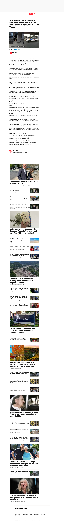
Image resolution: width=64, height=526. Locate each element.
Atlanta (33, 520)
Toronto (18, 519)
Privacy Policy (43, 514)
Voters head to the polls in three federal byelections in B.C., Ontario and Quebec (19, 438)
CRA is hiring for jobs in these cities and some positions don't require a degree (23, 330)
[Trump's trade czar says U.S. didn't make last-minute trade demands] (34, 290)
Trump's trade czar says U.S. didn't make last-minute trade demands (19, 289)
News (10, 17)
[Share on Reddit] (13, 49)
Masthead (30, 514)
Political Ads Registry (36, 514)
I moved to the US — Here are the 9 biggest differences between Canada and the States (20, 247)
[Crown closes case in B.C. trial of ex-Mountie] (34, 206)
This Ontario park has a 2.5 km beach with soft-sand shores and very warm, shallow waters (19, 240)
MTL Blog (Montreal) (33, 517)
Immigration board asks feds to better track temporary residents (20, 388)
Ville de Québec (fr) (42, 519)
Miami (26, 520)
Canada (19, 517)
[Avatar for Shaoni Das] (10, 151)
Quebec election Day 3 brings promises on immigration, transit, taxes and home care (24, 464)
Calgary (33, 519)
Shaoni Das (14, 52)
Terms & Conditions (18, 515)
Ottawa (26, 519)
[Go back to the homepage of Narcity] (32, 14)
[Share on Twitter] (16, 49)
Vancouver (29, 519)
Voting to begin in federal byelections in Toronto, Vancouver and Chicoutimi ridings (19, 422)
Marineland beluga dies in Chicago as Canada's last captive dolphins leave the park (19, 297)
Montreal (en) (19, 520)
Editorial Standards (25, 514)
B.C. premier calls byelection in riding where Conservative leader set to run (24, 498)
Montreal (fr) (22, 519)
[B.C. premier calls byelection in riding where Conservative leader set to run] (24, 486)
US (21, 517)
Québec (24, 517)
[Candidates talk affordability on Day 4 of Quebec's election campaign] (34, 431)
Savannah (29, 520)
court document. (13, 83)
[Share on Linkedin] (15, 49)
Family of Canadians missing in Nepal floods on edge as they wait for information (20, 472)
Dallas (23, 520)
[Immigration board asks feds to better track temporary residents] (34, 389)
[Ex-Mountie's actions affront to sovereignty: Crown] (34, 190)
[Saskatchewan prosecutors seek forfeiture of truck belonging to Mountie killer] (24, 403)
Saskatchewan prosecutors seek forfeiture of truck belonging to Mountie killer (24, 414)
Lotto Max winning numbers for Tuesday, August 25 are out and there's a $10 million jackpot (23, 231)
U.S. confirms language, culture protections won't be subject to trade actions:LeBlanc (20, 305)
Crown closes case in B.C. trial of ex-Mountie (18, 205)
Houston (39, 520)
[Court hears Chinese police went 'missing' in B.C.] (24, 172)
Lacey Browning (25, 60)
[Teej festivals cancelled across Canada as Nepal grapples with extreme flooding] (34, 374)
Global (28, 517)
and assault (33, 128)
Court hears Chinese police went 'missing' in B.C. (24, 182)
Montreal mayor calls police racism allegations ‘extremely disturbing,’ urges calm (19, 198)
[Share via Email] (18, 49)
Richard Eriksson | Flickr (21, 46)
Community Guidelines (18, 514)
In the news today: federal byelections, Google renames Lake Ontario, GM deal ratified (19, 381)
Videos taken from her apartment (32, 68)
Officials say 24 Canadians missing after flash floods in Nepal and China (21, 281)
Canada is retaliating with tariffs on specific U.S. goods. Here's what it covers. (20, 255)
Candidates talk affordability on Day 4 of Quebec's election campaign (19, 430)
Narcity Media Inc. (25, 510)
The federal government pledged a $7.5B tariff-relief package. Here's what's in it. (19, 339)
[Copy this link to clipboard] (19, 49)
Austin (36, 520)
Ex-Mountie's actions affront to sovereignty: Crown (17, 190)
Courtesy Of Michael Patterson (14, 46)
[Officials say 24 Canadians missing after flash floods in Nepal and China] (24, 269)
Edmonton (37, 519)
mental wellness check (20, 68)
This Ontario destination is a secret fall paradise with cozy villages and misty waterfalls (22, 364)
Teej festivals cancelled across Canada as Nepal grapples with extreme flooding (19, 373)
